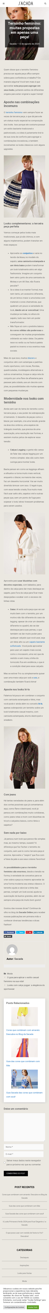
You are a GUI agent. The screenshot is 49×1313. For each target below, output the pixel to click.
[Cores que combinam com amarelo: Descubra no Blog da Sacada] (24, 1024)
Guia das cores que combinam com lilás (24, 1206)
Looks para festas (24, 1273)
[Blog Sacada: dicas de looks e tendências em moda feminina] (25, 3)
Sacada (13, 44)
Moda (10, 973)
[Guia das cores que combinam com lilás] (24, 1055)
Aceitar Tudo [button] (32, 1307)
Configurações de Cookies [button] (14, 1307)
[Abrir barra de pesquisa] (45, 3)
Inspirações (24, 1265)
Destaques (24, 1257)
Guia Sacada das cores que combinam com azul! (24, 1214)
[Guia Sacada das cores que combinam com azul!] (24, 1086)
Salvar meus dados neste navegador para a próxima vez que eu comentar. (24, 1162)
